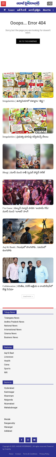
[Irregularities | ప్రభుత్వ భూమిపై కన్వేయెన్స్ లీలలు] (28, 120)
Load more (27, 296)
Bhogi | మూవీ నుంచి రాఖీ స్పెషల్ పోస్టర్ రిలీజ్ (24, 172)
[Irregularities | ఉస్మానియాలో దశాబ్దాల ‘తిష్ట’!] (28, 85)
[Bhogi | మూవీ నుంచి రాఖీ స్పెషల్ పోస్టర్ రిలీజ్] (28, 156)
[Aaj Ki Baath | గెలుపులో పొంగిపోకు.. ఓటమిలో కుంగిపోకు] (28, 231)
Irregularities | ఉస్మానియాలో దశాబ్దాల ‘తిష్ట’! (24, 101)
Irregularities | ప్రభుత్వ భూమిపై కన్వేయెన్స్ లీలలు (25, 136)
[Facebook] (21, 439)
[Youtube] (34, 439)
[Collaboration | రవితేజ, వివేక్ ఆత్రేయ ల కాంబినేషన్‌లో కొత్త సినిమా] (28, 270)
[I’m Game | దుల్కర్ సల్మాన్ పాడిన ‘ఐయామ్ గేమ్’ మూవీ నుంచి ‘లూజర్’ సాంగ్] (28, 192)
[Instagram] (27, 439)
